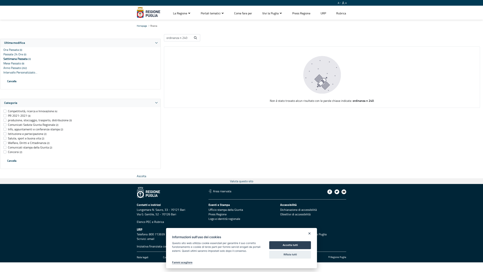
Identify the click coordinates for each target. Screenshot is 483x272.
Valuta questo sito (241, 181)
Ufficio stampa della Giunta (225, 210)
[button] (182, 13)
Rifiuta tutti (290, 254)
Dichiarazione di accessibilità (298, 210)
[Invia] (195, 38)
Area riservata (222, 191)
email (150, 239)
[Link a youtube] (343, 191)
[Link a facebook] (329, 191)
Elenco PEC (144, 222)
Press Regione (217, 214)
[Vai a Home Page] (148, 12)
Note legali (142, 257)
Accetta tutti (290, 244)
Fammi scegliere (182, 262)
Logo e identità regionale (224, 219)
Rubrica (159, 222)
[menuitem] (243, 13)
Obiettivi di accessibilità (295, 214)
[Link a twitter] (337, 191)
